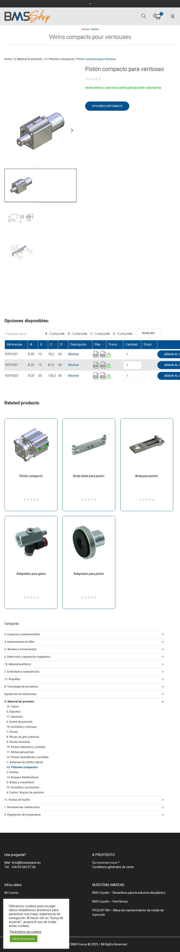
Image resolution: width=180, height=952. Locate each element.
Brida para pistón (146, 476)
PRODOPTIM (101, 910)
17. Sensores (15, 717)
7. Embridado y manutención (21, 671)
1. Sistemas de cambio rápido (25, 762)
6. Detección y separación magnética (27, 656)
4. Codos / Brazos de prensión (25, 793)
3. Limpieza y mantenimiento (22, 634)
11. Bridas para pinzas (20, 752)
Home (85, 29)
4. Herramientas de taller (19, 641)
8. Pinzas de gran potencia (23, 737)
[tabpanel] (40, 130)
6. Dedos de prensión (19, 722)
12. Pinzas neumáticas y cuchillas (28, 757)
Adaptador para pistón (89, 574)
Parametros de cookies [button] (25, 932)
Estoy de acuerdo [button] (24, 939)
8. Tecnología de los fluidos (21, 686)
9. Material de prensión (28, 59)
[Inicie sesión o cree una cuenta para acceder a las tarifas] (109, 355)
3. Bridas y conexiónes (20, 782)
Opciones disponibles (107, 106)
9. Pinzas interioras (18, 742)
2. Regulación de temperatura (22, 814)
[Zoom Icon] (40, 130)
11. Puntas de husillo (17, 799)
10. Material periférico (17, 664)
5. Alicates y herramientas (20, 649)
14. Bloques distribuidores (23, 777)
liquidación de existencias (20, 693)
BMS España (100, 892)
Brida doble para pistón (88, 476)
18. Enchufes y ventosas (22, 727)
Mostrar (73, 354)
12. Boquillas (12, 679)
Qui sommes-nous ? (105, 862)
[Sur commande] (141, 354)
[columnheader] (16, 344)
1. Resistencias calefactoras (22, 807)
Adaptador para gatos (31, 574)
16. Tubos (13, 707)
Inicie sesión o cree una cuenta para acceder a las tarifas (123, 87)
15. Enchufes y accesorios (23, 787)
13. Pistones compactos (59, 59)
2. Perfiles (13, 772)
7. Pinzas (12, 732)
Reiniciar (148, 333)
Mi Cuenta (11, 892)
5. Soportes (13, 712)
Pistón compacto (31, 476)
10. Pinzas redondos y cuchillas (26, 747)
